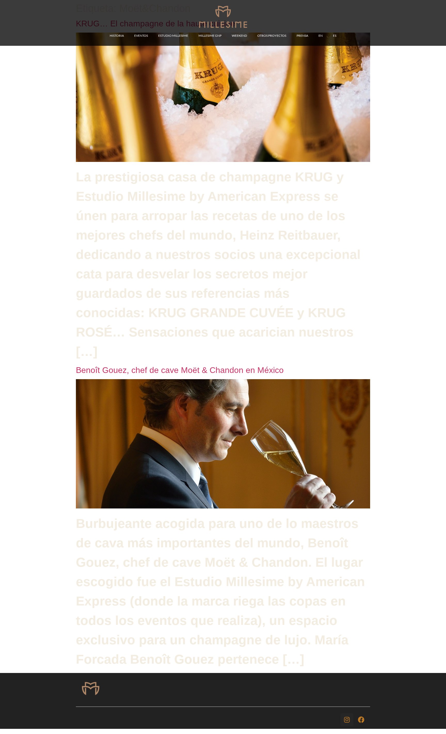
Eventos (141, 36)
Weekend (239, 36)
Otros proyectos (271, 36)
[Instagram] (346, 719)
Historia (117, 36)
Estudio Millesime (173, 36)
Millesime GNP (209, 36)
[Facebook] (361, 719)
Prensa (302, 36)
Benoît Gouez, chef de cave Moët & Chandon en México (180, 370)
